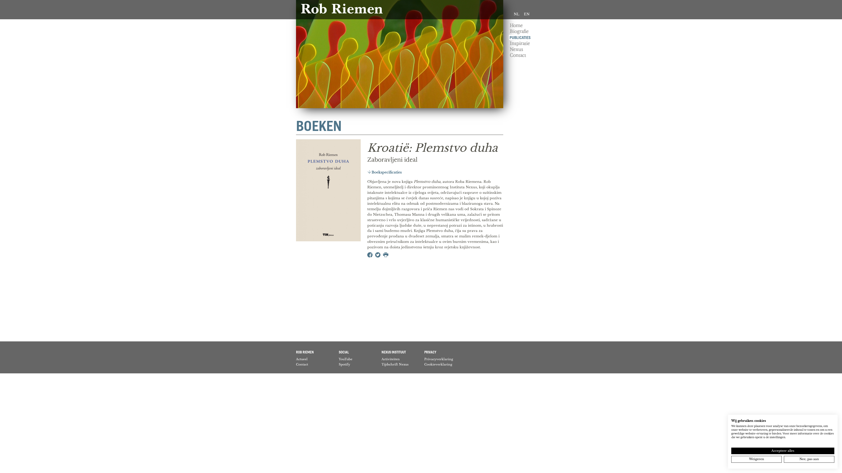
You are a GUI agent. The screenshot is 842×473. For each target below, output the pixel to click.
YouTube (345, 359)
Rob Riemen (341, 10)
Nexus (516, 49)
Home (516, 25)
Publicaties (520, 37)
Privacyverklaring (438, 359)
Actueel (302, 359)
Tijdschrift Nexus (395, 364)
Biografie (519, 31)
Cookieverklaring (438, 364)
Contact (518, 55)
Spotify (344, 364)
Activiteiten (391, 359)
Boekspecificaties (387, 172)
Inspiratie (520, 43)
